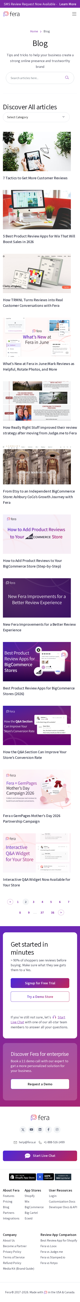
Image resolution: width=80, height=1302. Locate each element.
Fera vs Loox (48, 1246)
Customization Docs (62, 1201)
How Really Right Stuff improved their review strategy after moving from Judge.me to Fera (40, 430)
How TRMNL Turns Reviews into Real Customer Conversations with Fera (33, 302)
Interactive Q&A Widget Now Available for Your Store (36, 882)
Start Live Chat (43, 1155)
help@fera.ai (27, 1142)
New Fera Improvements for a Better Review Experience (39, 627)
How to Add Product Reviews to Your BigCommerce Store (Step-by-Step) (32, 563)
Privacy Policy (12, 1252)
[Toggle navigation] (73, 13)
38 (52, 912)
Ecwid (28, 1218)
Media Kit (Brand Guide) (18, 1269)
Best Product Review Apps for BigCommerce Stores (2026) (39, 691)
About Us (9, 1240)
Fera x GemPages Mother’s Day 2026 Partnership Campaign (31, 818)
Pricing (7, 1201)
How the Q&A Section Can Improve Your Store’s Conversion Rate (35, 754)
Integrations (11, 1218)
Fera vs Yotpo (49, 1263)
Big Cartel (31, 1213)
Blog (6, 1207)
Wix (27, 1201)
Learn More (67, 4)
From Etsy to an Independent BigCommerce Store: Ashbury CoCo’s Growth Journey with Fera (39, 497)
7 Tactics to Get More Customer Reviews (35, 177)
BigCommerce (34, 1207)
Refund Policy (12, 1263)
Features (8, 1196)
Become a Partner (15, 1246)
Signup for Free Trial (40, 983)
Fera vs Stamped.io (52, 1257)
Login (53, 1196)
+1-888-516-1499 (54, 1142)
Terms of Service (14, 1257)
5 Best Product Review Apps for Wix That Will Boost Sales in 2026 (39, 239)
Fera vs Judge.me (51, 1252)
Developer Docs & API (63, 1207)
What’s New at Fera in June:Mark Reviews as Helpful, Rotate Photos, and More (38, 366)
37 (42, 912)
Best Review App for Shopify (58, 1240)
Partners (8, 1213)
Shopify (30, 1196)
